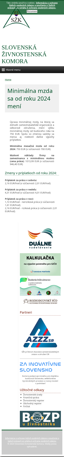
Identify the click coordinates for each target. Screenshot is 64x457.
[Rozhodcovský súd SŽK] (40, 301)
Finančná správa (31, 397)
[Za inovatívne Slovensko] (40, 367)
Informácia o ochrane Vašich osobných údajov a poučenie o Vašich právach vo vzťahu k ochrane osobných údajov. (32, 439)
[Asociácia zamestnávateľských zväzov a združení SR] (40, 333)
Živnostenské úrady (32, 394)
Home (8, 79)
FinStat (26, 406)
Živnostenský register (33, 400)
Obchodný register (32, 403)
